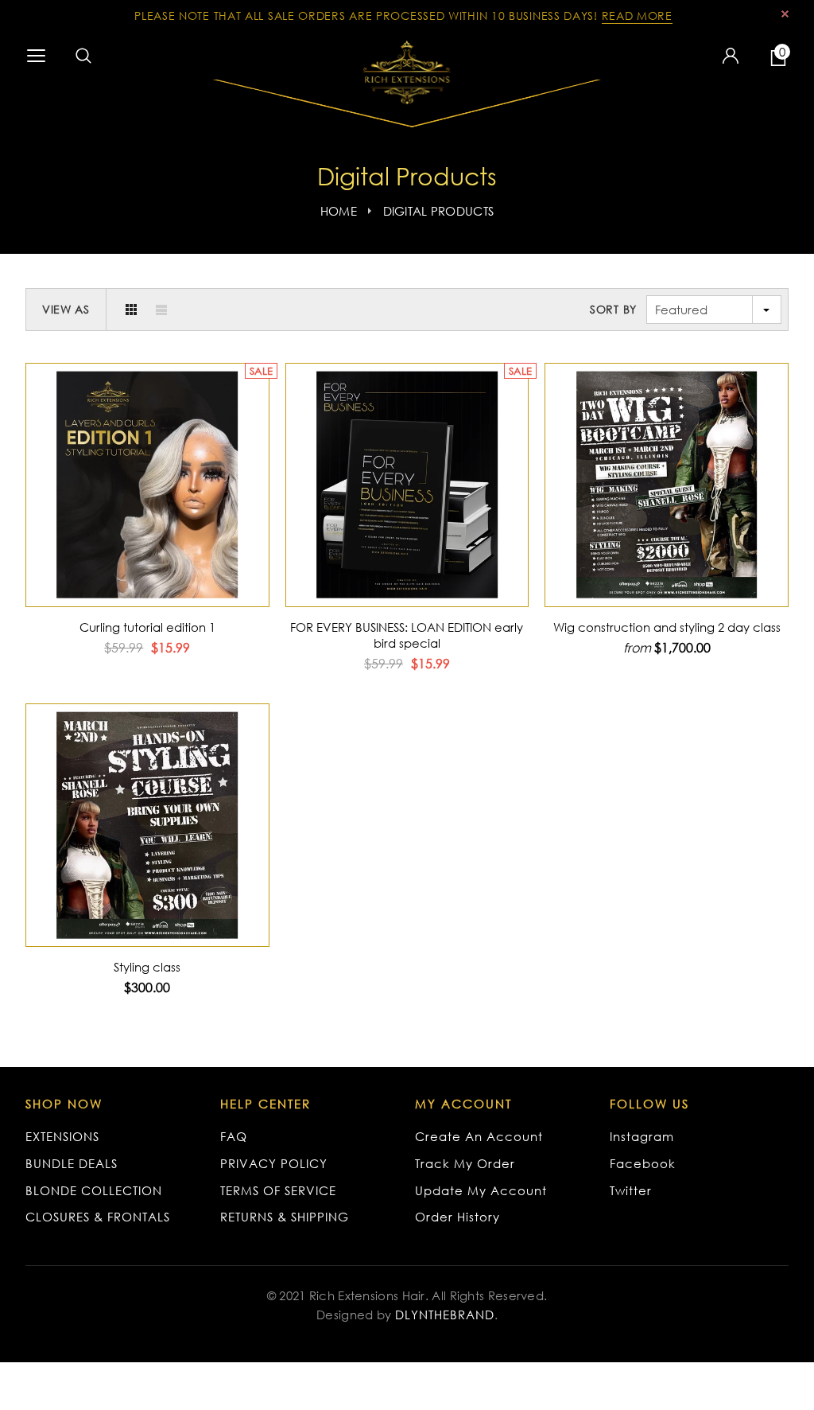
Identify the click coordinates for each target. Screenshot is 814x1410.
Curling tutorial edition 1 (147, 627)
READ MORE (637, 15)
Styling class (147, 967)
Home (338, 211)
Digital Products (438, 211)
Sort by (613, 309)
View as (66, 309)
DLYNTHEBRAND (444, 1314)
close (785, 14)
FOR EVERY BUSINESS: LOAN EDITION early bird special (406, 635)
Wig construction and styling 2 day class (667, 627)
